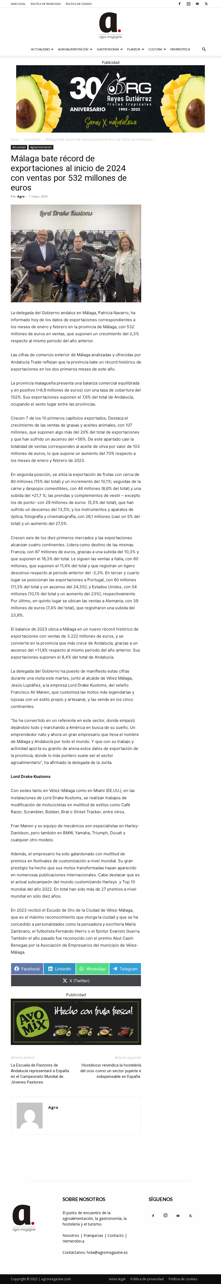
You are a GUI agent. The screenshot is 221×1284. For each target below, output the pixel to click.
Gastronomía (108, 49)
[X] (206, 4)
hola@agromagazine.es (107, 1252)
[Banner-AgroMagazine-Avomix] (76, 1022)
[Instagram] (188, 4)
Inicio (15, 139)
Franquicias (93, 1235)
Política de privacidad (46, 3)
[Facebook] (179, 4)
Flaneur (133, 49)
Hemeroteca (180, 49)
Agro (21, 196)
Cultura (155, 49)
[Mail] (197, 4)
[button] (203, 49)
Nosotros (71, 1235)
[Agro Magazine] (110, 26)
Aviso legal (18, 3)
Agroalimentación (73, 49)
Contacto (116, 1235)
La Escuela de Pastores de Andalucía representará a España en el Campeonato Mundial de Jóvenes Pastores (40, 1074)
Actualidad (40, 49)
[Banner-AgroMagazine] (110, 99)
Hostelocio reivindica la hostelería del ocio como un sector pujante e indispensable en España (110, 1071)
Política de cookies (79, 3)
